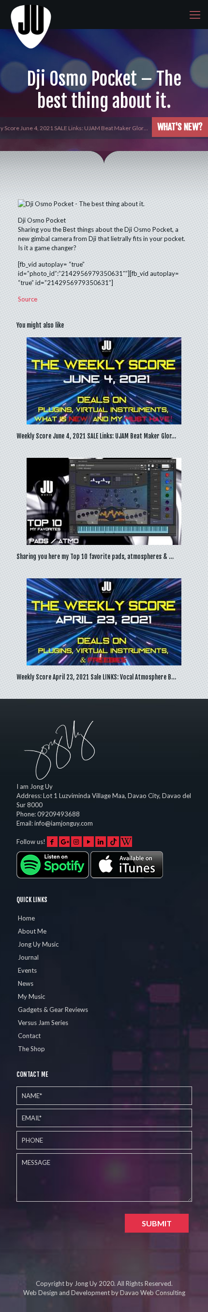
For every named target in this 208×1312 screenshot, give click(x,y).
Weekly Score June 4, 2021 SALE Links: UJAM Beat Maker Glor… (96, 436)
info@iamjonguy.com (63, 823)
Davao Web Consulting (152, 1293)
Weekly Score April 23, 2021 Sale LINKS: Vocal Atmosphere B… (96, 677)
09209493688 (58, 814)
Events (27, 970)
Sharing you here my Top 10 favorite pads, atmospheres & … (95, 556)
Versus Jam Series (43, 1022)
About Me (32, 931)
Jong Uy (85, 1283)
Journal (28, 957)
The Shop (31, 1049)
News (25, 983)
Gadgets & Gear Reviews (53, 1009)
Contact (29, 1036)
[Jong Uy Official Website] (31, 14)
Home (26, 918)
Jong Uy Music (38, 944)
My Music (31, 996)
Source (27, 299)
